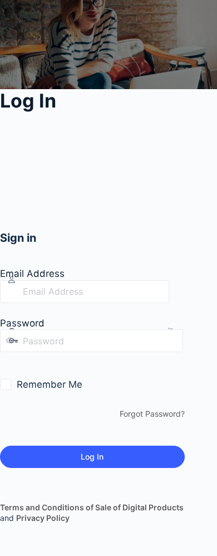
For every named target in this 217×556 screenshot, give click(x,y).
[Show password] (8, 363)
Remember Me (49, 384)
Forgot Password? (152, 413)
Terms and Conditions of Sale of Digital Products (92, 507)
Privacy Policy (43, 518)
